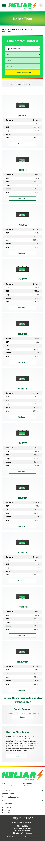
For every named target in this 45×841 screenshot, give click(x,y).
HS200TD (22, 661)
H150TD (22, 333)
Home (4, 29)
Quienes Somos (8, 794)
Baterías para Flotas (25, 29)
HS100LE (22, 169)
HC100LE (22, 224)
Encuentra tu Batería (22, 72)
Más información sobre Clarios (25, 822)
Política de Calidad (22, 831)
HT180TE (22, 552)
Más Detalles (25, 144)
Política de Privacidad (22, 828)
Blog (3, 800)
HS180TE (22, 388)
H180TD (22, 497)
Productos (12, 29)
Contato (4, 783)
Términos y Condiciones (22, 833)
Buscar (22, 717)
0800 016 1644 (27, 783)
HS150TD (22, 279)
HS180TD (22, 443)
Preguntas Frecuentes (11, 797)
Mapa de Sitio (22, 826)
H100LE (22, 115)
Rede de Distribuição (9, 786)
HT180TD (23, 606)
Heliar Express (27, 786)
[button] (41, 5)
